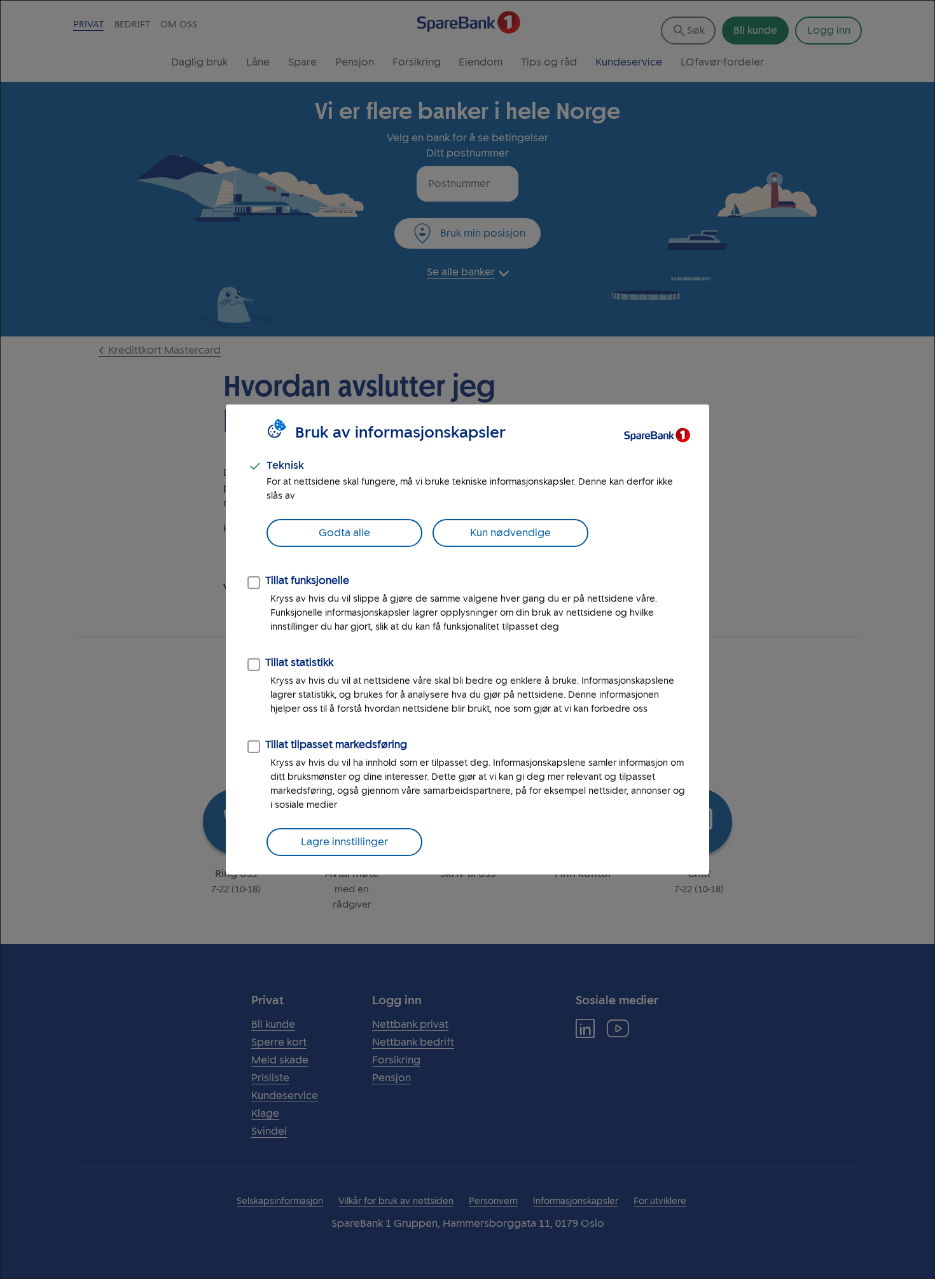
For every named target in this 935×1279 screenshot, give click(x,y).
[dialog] (467, 639)
